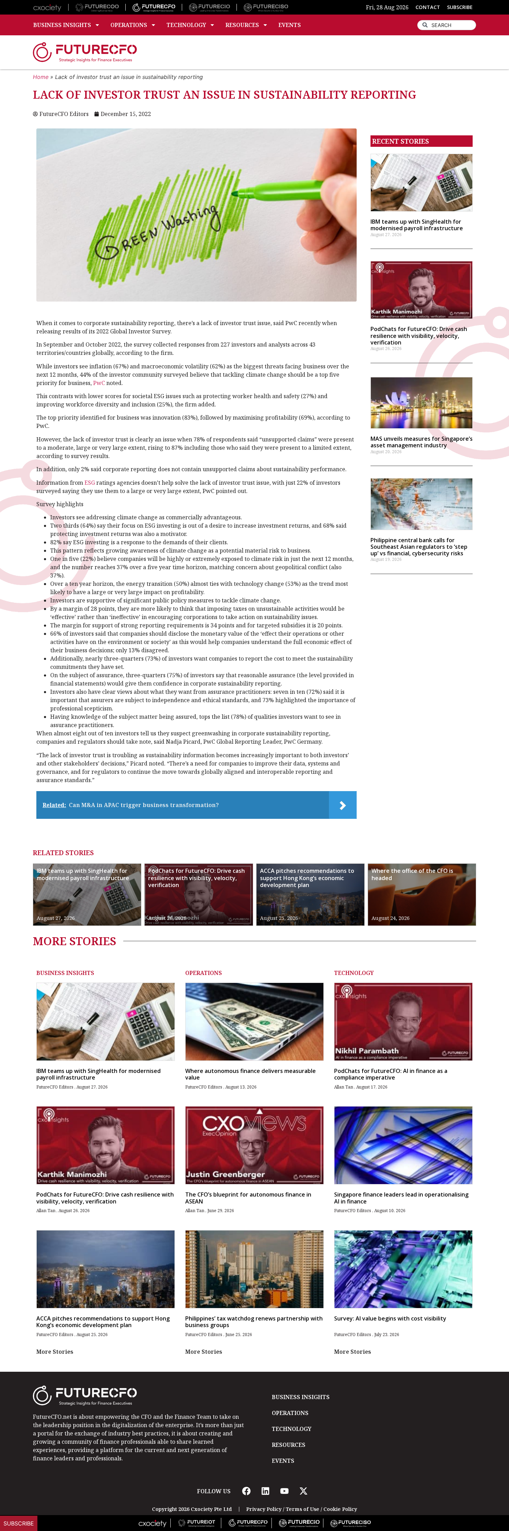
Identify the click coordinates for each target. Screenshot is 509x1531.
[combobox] (446, 25)
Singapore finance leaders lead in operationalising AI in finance (401, 1198)
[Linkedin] (265, 1491)
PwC (99, 383)
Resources (242, 25)
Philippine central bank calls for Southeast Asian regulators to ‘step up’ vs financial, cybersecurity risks (418, 546)
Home (40, 76)
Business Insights (62, 25)
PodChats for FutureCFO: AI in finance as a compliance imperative (390, 1074)
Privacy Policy (264, 1509)
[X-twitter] (303, 1491)
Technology (186, 25)
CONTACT (428, 7)
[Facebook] (246, 1491)
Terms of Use (302, 1509)
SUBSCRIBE (460, 7)
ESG (89, 482)
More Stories (54, 1351)
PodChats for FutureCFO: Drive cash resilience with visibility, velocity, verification (418, 335)
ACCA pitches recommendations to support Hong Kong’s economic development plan (307, 878)
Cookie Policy (340, 1509)
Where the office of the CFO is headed (412, 874)
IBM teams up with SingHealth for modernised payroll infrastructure (416, 225)
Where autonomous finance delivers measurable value (250, 1074)
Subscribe (18, 1523)
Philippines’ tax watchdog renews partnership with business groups (254, 1322)
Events (289, 25)
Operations (128, 25)
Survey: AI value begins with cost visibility (390, 1318)
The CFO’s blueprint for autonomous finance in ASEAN (248, 1198)
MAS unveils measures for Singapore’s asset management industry (421, 442)
